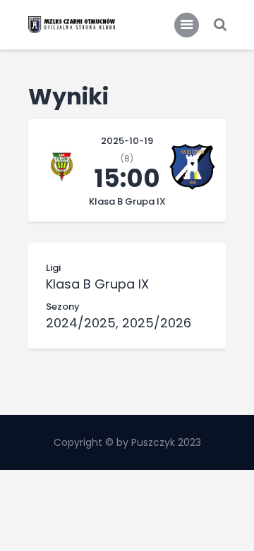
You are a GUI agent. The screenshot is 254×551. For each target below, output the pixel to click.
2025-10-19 (127, 140)
